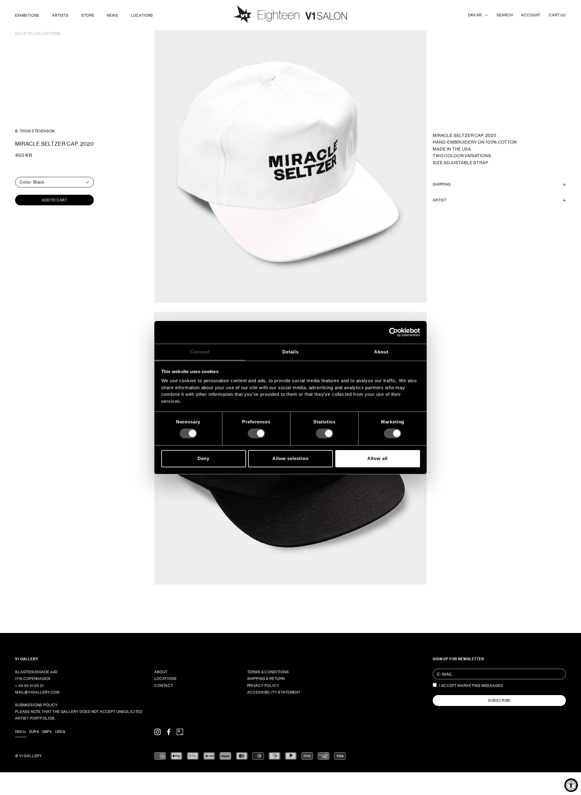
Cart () (557, 15)
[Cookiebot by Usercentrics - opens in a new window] (393, 332)
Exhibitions (27, 15)
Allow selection (290, 458)
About (161, 672)
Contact (163, 686)
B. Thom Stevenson (35, 131)
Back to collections (38, 33)
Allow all (377, 458)
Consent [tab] (200, 351)
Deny (203, 458)
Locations (142, 15)
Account (530, 15)
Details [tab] (290, 351)
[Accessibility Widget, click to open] (571, 785)
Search (505, 15)
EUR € (34, 732)
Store (87, 15)
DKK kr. (475, 15)
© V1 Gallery (28, 756)
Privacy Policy (263, 686)
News (112, 15)
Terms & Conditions (268, 672)
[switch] (256, 433)
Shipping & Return (266, 679)
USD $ (60, 732)
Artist (440, 200)
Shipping (442, 184)
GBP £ (47, 732)
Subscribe (499, 700)
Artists (60, 15)
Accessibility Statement (273, 692)
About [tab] (381, 351)
